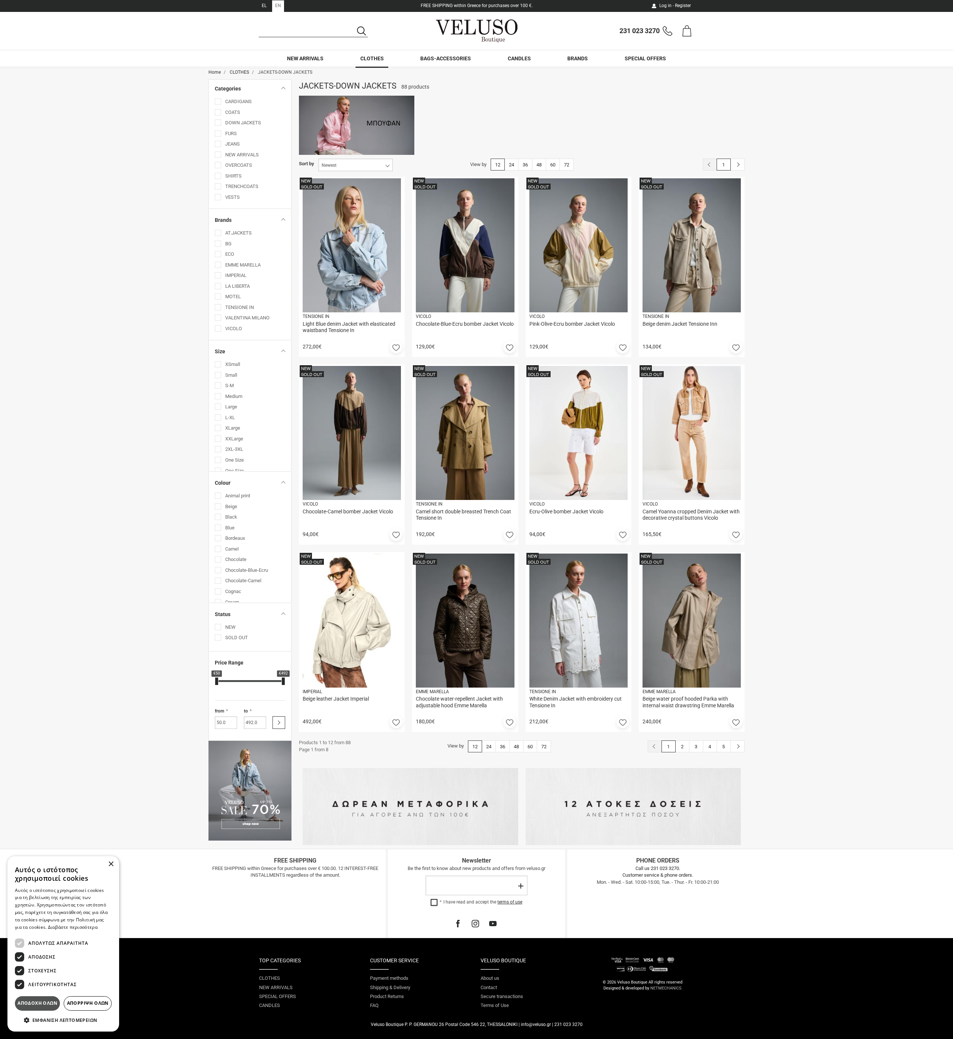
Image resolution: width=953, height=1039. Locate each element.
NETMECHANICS (666, 988)
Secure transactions (502, 996)
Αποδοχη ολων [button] (37, 1003)
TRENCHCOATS (241, 186)
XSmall (232, 364)
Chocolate (235, 559)
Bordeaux (235, 538)
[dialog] (63, 944)
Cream (232, 602)
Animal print (237, 495)
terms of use (509, 902)
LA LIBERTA (237, 286)
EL (264, 5)
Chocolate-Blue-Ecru (246, 570)
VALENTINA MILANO (247, 318)
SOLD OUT (236, 637)
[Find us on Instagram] (475, 924)
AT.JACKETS (238, 233)
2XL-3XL (234, 449)
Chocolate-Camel (243, 580)
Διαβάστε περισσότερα (73, 927)
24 (511, 165)
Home (214, 72)
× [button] (111, 864)
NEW (230, 627)
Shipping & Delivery (390, 987)
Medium (233, 396)
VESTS (232, 197)
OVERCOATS (238, 165)
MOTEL (233, 296)
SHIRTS (233, 176)
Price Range (229, 663)
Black (231, 517)
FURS (231, 133)
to (246, 711)
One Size (234, 460)
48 (539, 165)
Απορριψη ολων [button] (88, 1003)
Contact (489, 987)
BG (228, 243)
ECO (229, 254)
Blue (230, 527)
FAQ (374, 1005)
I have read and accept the (482, 902)
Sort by (306, 163)
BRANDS (577, 58)
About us (490, 978)
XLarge (232, 428)
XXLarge (234, 439)
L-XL (230, 417)
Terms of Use (495, 1005)
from (219, 711)
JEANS (232, 144)
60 (552, 165)
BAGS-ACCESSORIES (445, 58)
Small (231, 375)
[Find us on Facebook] (458, 924)
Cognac (233, 591)
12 (497, 165)
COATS (232, 112)
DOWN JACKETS (243, 122)
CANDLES (519, 58)
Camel (232, 549)
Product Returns (387, 996)
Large (231, 406)
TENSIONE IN (239, 307)
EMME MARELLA (243, 265)
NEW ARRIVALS (305, 58)
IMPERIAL (235, 275)
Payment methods (389, 978)
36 (525, 165)
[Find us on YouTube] (493, 924)
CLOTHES (372, 58)
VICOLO (233, 328)
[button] (396, 347)
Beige (231, 506)
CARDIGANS (238, 101)
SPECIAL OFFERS (645, 58)
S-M (229, 385)
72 (566, 165)
